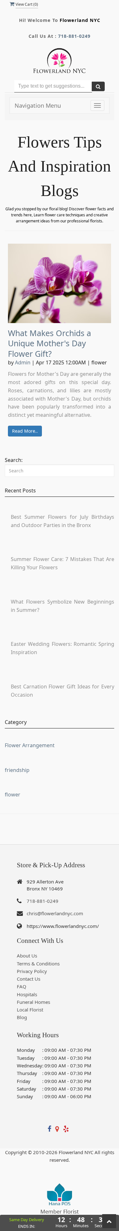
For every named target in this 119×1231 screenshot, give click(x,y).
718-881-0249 (74, 36)
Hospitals (27, 994)
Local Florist (30, 1009)
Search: (14, 460)
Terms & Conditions (38, 963)
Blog (22, 1017)
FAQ (21, 986)
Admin (22, 362)
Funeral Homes (33, 1002)
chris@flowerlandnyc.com (55, 913)
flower (12, 794)
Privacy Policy (32, 971)
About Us (27, 955)
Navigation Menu (38, 105)
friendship (17, 770)
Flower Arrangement (30, 745)
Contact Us (28, 979)
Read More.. (25, 431)
